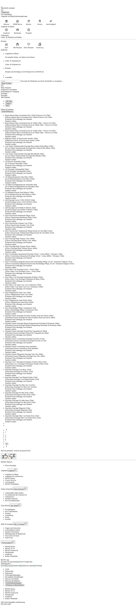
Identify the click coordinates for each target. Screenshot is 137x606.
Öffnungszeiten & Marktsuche (15, 534)
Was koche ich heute (12, 536)
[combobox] (11, 81)
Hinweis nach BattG (12, 579)
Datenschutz (9, 571)
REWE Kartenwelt (11, 550)
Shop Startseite (6, 88)
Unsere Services (10, 480)
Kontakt (8, 519)
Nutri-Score (9, 538)
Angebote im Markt (11, 474)
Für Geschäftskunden (12, 501)
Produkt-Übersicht (11, 499)
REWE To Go (10, 548)
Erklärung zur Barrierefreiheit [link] (15, 585)
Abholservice (9, 497)
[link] (70, 55)
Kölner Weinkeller (11, 556)
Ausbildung (9, 515)
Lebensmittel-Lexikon (12, 530)
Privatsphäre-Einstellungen (14, 577)
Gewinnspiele (9, 482)
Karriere (8, 513)
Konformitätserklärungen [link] (13, 583)
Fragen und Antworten (12, 528)
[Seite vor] (6, 447)
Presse (7, 517)
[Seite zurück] (6, 430)
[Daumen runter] (12, 456)
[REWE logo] (4, 50)
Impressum (9, 573)
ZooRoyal (8, 554)
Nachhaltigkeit (10, 509)
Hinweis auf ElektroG (12, 581)
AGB (7, 569)
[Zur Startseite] (8, 4)
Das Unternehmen (11, 511)
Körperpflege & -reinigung (10, 91)
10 (6, 444)
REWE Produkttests (12, 484)
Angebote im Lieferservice (14, 476)
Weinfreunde (9, 552)
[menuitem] (6, 22)
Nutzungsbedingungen (12, 575)
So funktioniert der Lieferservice (16, 495)
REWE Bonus (10, 478)
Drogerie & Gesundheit (9, 90)
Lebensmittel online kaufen (14, 493)
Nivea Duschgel (10, 465)
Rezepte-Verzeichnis (12, 532)
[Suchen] (63, 81)
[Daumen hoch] (5, 456)
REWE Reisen (10, 546)
